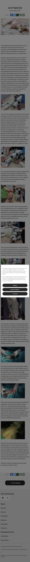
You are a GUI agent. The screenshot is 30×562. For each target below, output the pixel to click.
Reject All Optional (15, 289)
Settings (15, 285)
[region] (15, 281)
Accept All (15, 293)
